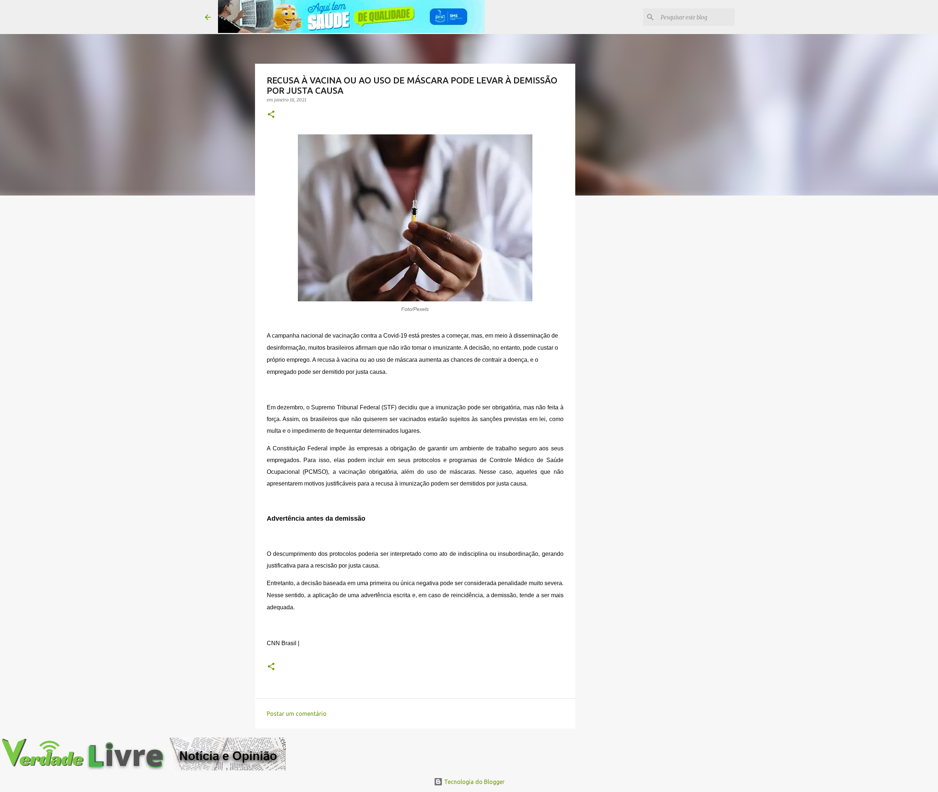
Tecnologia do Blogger (474, 781)
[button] (271, 115)
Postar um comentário (296, 713)
